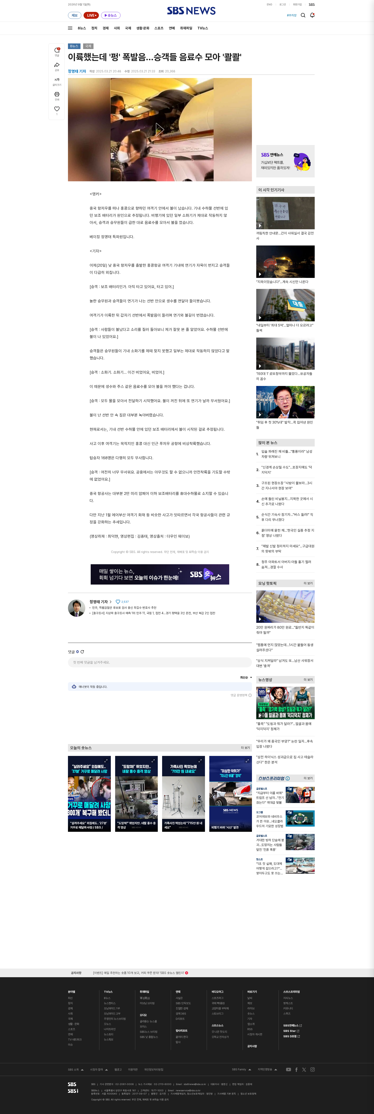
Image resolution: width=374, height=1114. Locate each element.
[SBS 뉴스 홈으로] (191, 11)
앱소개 (251, 1024)
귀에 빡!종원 (218, 1003)
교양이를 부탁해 (220, 1008)
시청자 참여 (99, 1070)
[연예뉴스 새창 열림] (285, 161)
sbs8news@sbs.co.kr (195, 1084)
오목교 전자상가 (220, 1037)
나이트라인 (110, 1029)
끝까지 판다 (182, 1037)
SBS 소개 (76, 1070)
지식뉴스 (288, 998)
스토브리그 (217, 1013)
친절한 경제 (182, 1008)
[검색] (303, 15)
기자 (249, 1018)
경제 (106, 28)
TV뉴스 (202, 28)
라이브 (251, 1008)
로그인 (282, 4)
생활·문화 (142, 28)
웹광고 (118, 1069)
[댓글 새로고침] (82, 652)
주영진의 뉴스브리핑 (115, 1018)
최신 (70, 998)
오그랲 (259, 812)
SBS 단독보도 (183, 1003)
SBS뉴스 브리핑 (148, 1031)
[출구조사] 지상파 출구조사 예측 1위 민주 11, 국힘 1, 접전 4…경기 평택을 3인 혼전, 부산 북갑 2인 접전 (153, 613)
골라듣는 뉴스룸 (148, 1021)
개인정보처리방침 (153, 1069)
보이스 (143, 1026)
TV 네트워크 (75, 1039)
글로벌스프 (261, 788)
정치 (94, 28)
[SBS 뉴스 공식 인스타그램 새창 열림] (312, 1069)
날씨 (249, 998)
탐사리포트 (181, 1029)
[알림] (312, 15)
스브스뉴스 (217, 1024)
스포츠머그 (217, 998)
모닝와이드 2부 (112, 1013)
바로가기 (252, 990)
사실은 (179, 998)
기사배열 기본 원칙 (226, 1093)
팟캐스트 (288, 1003)
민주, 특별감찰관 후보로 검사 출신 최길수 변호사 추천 (124, 607)
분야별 (71, 990)
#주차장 (292, 15)
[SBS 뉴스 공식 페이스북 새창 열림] (296, 1069)
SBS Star (289, 1030)
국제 (128, 28)
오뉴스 (107, 1024)
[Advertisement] (160, 720)
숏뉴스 (251, 1013)
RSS (250, 1029)
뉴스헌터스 (110, 1003)
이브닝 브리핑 (147, 1003)
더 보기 (244, 746)
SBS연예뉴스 (290, 1025)
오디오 (143, 1014)
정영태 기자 (99, 601)
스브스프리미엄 (291, 990)
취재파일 (186, 28)
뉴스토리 (108, 1034)
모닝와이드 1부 (112, 1008)
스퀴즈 (286, 1013)
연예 (172, 28)
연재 (178, 990)
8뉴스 (82, 28)
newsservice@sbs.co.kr (188, 1090)
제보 (249, 1003)
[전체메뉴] (70, 28)
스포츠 (159, 28)
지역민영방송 (267, 1070)
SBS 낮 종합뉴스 (149, 1037)
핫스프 (259, 859)
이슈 (70, 1044)
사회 (117, 28)
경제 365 (181, 1013)
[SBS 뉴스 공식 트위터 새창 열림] (304, 1069)
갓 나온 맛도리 (219, 1031)
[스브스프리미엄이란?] (288, 778)
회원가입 (297, 4)
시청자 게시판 (254, 1034)
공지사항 (252, 1046)
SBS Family (241, 1070)
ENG (269, 4)
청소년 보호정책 (248, 1093)
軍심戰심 (145, 998)
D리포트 (180, 1018)
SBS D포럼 (290, 1035)
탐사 (178, 1042)
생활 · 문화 (73, 1024)
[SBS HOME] (311, 4)
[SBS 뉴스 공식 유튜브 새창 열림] (288, 1069)
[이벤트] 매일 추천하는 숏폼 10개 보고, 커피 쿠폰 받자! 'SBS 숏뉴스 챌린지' (138, 972)
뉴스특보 (108, 1039)
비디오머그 (217, 990)
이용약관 (133, 1069)
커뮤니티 (288, 1008)
